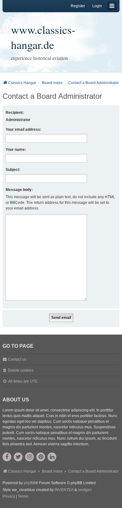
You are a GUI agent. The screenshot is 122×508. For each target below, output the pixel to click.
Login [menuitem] (97, 6)
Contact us (17, 359)
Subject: (13, 169)
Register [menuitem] (78, 6)
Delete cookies (20, 370)
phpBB (29, 483)
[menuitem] (9, 496)
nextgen (85, 490)
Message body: (19, 190)
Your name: (16, 149)
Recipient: (15, 112)
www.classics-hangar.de (43, 37)
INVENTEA (64, 490)
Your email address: (23, 129)
